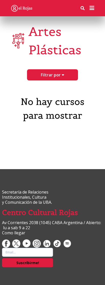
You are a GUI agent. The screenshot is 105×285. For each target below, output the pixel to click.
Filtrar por (51, 75)
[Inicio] (21, 8)
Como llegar (13, 233)
